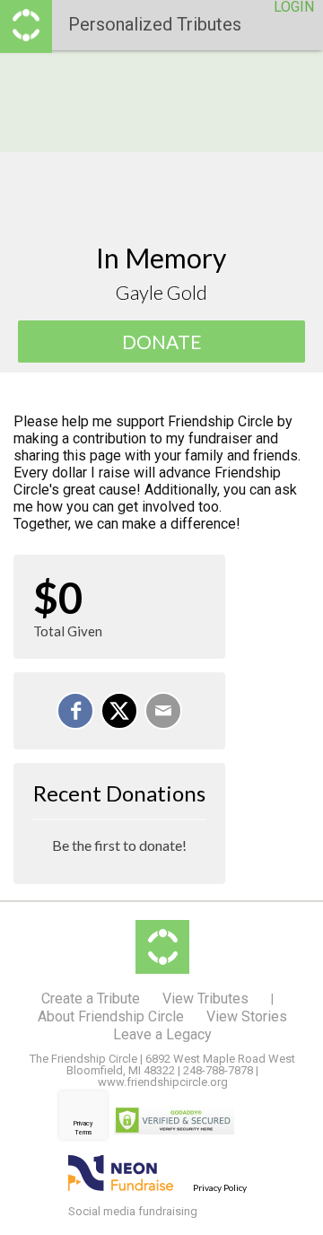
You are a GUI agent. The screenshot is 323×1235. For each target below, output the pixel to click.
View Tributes (205, 998)
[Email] (163, 711)
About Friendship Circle (111, 1016)
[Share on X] (119, 711)
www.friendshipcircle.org (163, 1082)
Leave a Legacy (162, 1034)
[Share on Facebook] (75, 711)
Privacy (83, 1123)
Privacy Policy (220, 1187)
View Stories (246, 1016)
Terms (83, 1132)
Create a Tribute (90, 998)
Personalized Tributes (154, 24)
